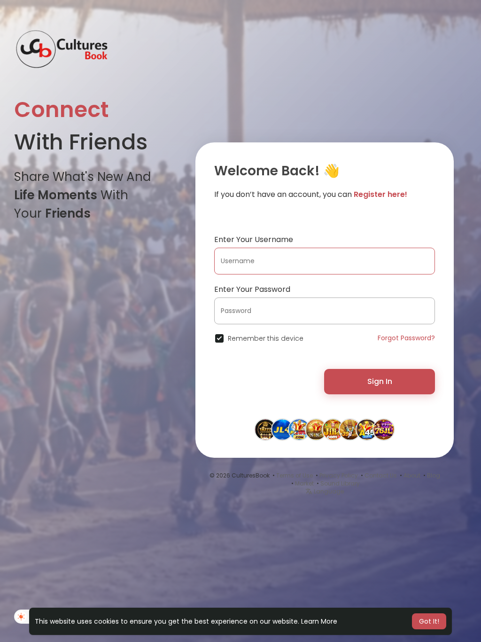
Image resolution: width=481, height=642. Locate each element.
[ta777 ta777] (265, 429)
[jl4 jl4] (282, 429)
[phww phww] (299, 429)
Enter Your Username (253, 239)
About (411, 475)
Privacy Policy (338, 475)
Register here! (380, 194)
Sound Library (340, 483)
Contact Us (381, 475)
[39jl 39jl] (350, 429)
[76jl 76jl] (383, 429)
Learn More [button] (319, 621)
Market (304, 483)
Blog (433, 475)
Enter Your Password (252, 289)
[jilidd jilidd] (333, 429)
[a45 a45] (367, 429)
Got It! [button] (429, 621)
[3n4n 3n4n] (316, 429)
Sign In (379, 381)
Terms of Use (294, 475)
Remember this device (265, 338)
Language (328, 491)
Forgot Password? (406, 338)
